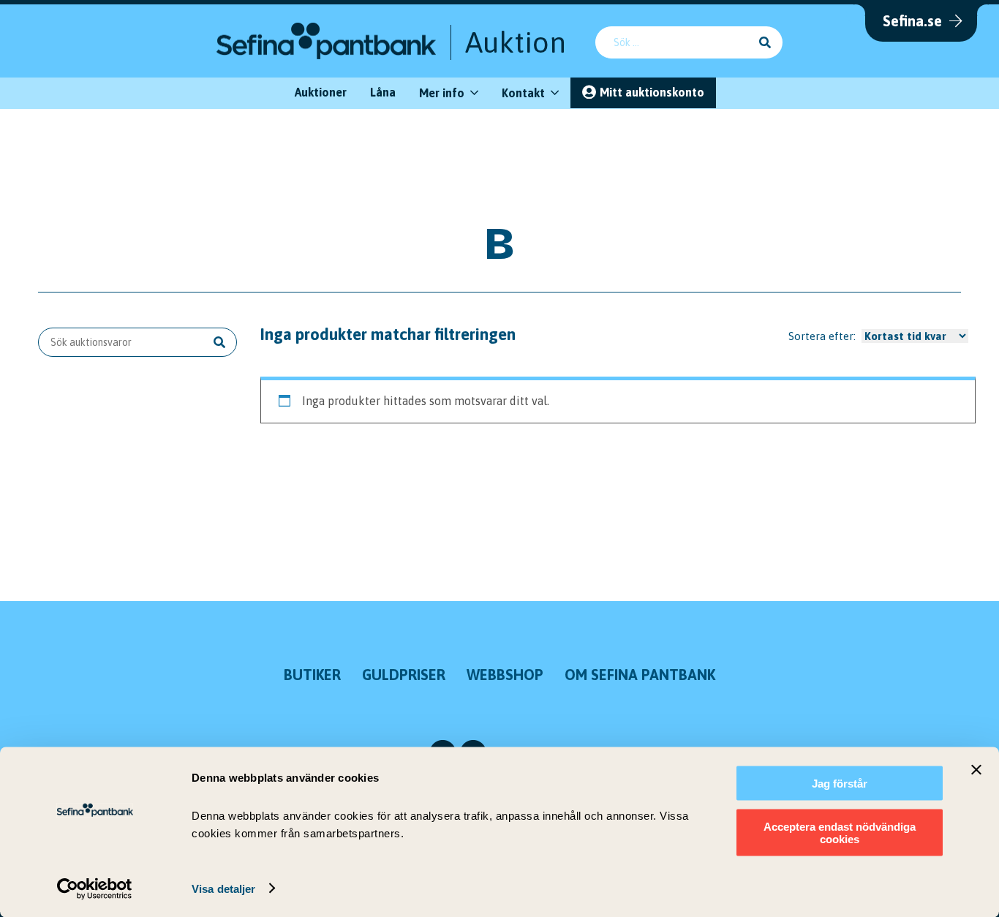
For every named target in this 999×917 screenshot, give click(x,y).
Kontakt (523, 92)
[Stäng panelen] (976, 770)
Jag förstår (839, 783)
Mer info (441, 92)
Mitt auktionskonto (652, 92)
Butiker (312, 674)
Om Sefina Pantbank (640, 674)
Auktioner (321, 92)
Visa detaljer (223, 888)
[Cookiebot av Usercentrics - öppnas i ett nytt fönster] (95, 888)
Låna (383, 92)
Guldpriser (403, 674)
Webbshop (505, 674)
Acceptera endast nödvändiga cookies (840, 832)
